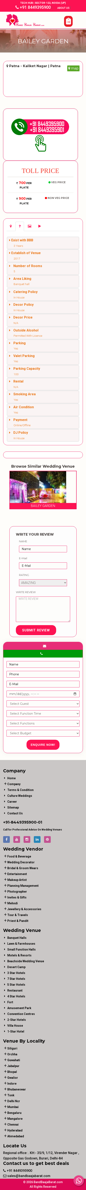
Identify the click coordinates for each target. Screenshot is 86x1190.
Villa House (15, 1025)
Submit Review (36, 630)
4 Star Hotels (16, 996)
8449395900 (24, 822)
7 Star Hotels (16, 978)
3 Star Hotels (16, 973)
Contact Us (15, 813)
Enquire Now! (43, 744)
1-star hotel (15, 1031)
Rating (24, 575)
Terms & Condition (20, 790)
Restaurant (15, 990)
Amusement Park (19, 1008)
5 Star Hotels (16, 984)
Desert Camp (16, 967)
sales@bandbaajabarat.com (28, 1176)
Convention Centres (21, 1014)
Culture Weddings (19, 795)
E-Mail (23, 558)
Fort (10, 1002)
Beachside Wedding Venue (25, 961)
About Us (63, 7)
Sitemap (13, 807)
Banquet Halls (17, 937)
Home (11, 778)
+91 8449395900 (35, 7)
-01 (39, 822)
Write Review (26, 592)
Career (12, 801)
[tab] (10, 226)
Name (23, 541)
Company (13, 784)
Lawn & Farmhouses (21, 943)
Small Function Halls (21, 949)
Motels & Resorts (19, 955)
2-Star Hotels (16, 1019)
